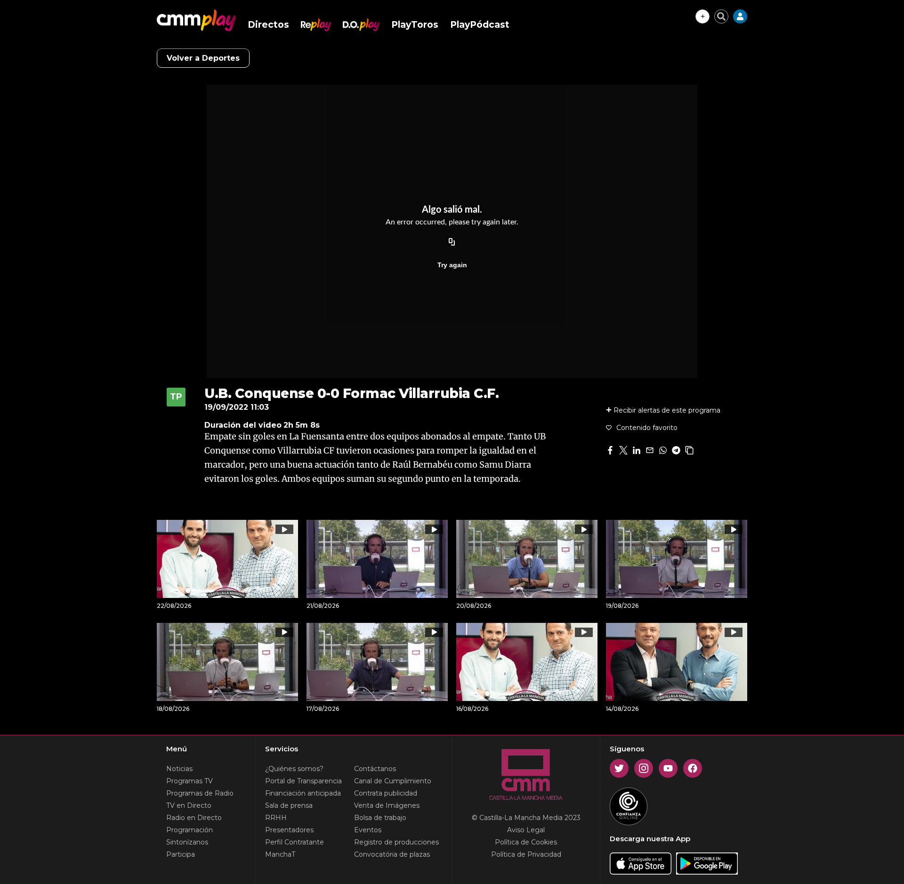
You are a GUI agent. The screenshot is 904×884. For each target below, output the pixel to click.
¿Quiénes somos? (294, 769)
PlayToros (414, 24)
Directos (268, 24)
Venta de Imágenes (387, 805)
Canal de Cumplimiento (392, 781)
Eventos (367, 830)
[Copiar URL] (452, 242)
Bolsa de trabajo (380, 817)
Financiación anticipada (303, 793)
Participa (180, 854)
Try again (452, 265)
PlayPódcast (479, 24)
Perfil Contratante (294, 842)
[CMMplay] (196, 20)
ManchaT (280, 854)
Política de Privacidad (526, 854)
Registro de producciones (396, 842)
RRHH (276, 817)
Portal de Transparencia (303, 781)
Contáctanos (375, 769)
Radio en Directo (194, 817)
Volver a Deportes (203, 58)
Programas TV (189, 781)
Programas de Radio (200, 793)
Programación (189, 830)
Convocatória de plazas (392, 854)
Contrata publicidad (385, 793)
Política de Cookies (526, 842)
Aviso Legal (526, 830)
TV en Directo (188, 805)
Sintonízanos (187, 842)
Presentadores (289, 830)
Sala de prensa (289, 805)
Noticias (179, 769)
